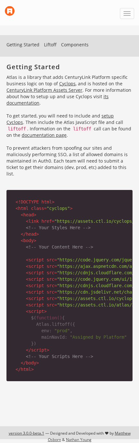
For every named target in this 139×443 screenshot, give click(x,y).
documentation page (44, 135)
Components (75, 45)
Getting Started (22, 45)
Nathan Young (78, 439)
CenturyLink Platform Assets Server (44, 90)
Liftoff (50, 45)
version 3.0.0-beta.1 (26, 433)
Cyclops (67, 83)
